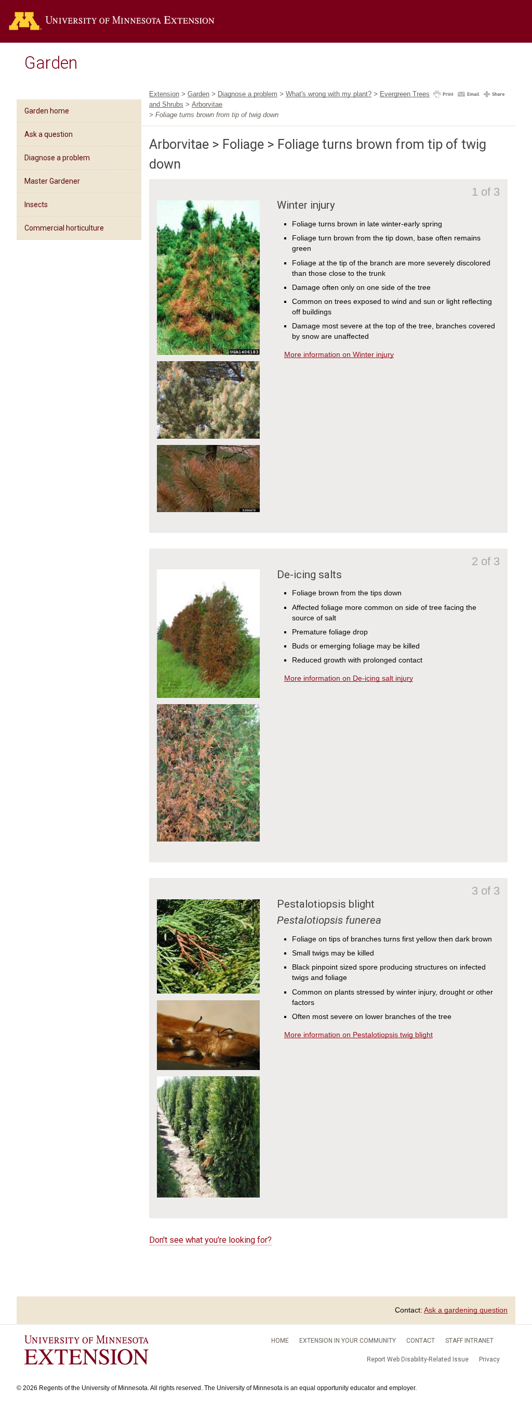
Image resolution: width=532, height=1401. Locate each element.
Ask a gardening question (466, 1310)
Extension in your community (347, 1340)
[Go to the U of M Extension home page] (112, 21)
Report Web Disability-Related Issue (418, 1359)
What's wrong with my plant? (328, 94)
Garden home (46, 111)
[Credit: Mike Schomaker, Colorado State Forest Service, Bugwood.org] (208, 509)
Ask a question (48, 134)
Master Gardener (52, 181)
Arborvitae (207, 104)
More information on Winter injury (339, 354)
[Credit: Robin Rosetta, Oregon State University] (208, 991)
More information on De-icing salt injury (348, 678)
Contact (420, 1340)
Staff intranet (469, 1340)
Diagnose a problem (57, 158)
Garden (50, 63)
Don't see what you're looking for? (210, 1240)
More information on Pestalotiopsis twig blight (358, 1034)
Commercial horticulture (64, 228)
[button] (443, 95)
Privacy (489, 1359)
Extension (164, 94)
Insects (36, 204)
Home (280, 1340)
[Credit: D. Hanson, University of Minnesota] (208, 695)
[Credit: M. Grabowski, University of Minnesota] (208, 436)
